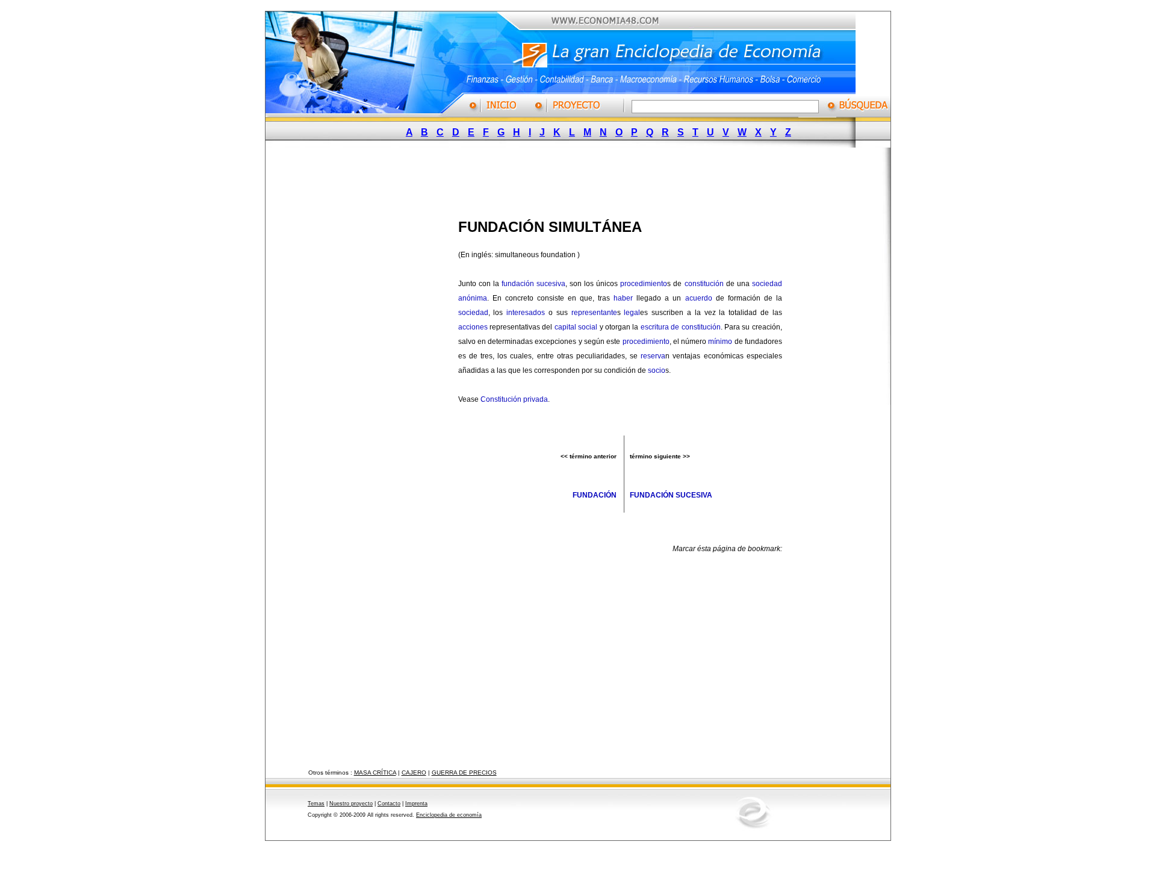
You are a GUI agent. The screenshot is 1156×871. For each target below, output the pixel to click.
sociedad (473, 312)
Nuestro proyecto (351, 804)
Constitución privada (514, 399)
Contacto (389, 804)
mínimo (720, 341)
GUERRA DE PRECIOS (464, 772)
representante (594, 312)
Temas (316, 804)
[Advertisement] (569, 179)
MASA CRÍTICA (375, 772)
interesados (525, 312)
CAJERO (414, 772)
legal (632, 312)
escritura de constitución (681, 327)
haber (623, 298)
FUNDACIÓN (595, 495)
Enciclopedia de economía (449, 815)
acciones (473, 327)
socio (656, 370)
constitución (704, 283)
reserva (653, 356)
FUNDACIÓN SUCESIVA (671, 495)
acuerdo (698, 298)
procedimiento (643, 283)
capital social (576, 327)
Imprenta (416, 804)
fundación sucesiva (533, 283)
